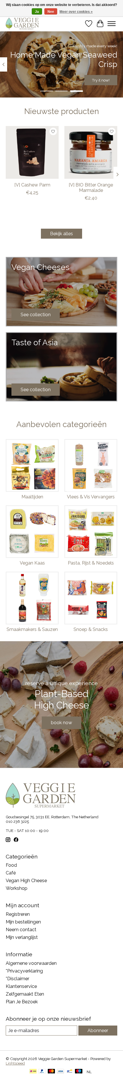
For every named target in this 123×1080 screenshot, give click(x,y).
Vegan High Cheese (26, 880)
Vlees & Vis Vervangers (91, 497)
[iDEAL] (33, 1071)
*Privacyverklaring (24, 971)
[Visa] (60, 1071)
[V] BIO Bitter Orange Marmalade (91, 187)
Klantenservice (21, 986)
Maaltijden (32, 497)
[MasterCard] (51, 1071)
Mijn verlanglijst (22, 937)
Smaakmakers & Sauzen (32, 629)
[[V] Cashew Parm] (32, 152)
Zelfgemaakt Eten (25, 994)
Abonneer (98, 1030)
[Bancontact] (69, 1071)
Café (11, 873)
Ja (37, 12)
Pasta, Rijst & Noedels (91, 563)
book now (61, 722)
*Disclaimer (17, 978)
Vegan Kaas (32, 563)
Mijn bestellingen (23, 922)
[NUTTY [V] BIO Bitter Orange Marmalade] (90, 152)
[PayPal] (42, 1071)
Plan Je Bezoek (22, 1001)
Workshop (16, 888)
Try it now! (101, 80)
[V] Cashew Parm (32, 185)
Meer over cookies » (76, 12)
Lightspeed (15, 1063)
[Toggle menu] (111, 23)
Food (11, 865)
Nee (50, 12)
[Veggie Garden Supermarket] (22, 23)
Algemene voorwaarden (31, 963)
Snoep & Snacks (91, 629)
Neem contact (21, 929)
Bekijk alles (61, 233)
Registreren (18, 914)
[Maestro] (78, 1071)
